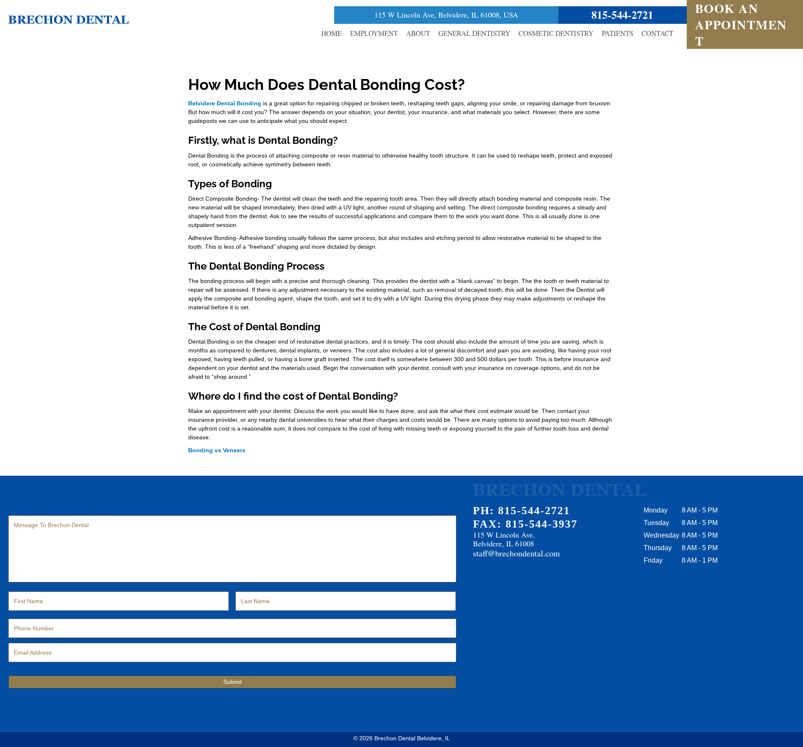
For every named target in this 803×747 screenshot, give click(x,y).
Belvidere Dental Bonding (224, 103)
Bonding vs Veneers (217, 450)
